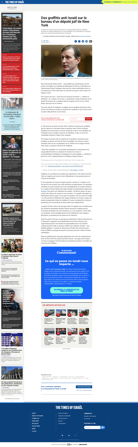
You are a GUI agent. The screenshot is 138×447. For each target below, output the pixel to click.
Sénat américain (54, 378)
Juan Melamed (6, 387)
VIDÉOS (33, 428)
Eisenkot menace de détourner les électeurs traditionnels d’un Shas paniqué (61, 340)
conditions (86, 121)
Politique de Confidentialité (64, 415)
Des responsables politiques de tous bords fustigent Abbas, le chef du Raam (12, 90)
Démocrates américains (65, 378)
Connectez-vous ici (87, 390)
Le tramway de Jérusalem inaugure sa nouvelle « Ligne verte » (71, 339)
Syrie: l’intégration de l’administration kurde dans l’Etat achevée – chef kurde (11, 196)
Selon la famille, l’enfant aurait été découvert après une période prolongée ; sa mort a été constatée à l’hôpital (11, 231)
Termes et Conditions (63, 413)
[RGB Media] (70, 444)
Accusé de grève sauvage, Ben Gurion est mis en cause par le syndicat (9, 270)
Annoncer (60, 421)
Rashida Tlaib (45, 191)
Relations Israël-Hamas (47, 379)
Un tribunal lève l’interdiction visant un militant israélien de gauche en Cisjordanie (12, 319)
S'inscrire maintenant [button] (84, 387)
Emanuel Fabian (7, 159)
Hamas (86, 378)
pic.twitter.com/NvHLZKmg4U (72, 166)
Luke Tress (45, 41)
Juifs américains (63, 376)
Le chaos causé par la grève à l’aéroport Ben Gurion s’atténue (11, 256)
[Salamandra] (83, 444)
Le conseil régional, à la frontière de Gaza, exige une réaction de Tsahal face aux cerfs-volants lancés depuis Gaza (11, 79)
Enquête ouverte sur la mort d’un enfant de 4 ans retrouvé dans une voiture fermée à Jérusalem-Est (12, 221)
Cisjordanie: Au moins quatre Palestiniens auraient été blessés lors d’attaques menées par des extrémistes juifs (12, 33)
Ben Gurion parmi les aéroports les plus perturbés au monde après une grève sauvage (10, 276)
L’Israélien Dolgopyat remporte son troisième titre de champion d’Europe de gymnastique (11, 351)
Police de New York (80, 376)
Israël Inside (35, 421)
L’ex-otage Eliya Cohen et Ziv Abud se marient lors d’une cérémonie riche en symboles (72, 321)
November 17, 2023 (76, 170)
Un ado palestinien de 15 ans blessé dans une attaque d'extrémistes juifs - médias (11, 68)
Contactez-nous (62, 423)
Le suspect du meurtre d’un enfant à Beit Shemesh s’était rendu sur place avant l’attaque (83, 340)
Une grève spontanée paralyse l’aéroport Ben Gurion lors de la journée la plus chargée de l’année (10, 283)
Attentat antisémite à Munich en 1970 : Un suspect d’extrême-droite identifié (60, 321)
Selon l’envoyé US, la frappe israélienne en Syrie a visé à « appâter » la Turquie (12, 153)
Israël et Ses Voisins (47, 376)
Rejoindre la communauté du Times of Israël (66, 290)
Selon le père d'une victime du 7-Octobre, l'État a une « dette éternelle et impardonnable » (11, 58)
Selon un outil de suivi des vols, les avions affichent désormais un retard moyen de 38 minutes (11, 263)
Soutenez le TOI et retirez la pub (130, 2)
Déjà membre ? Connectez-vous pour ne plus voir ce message (66, 295)
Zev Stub (13, 121)
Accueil (34, 413)
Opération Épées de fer (78, 378)
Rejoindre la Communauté (113, 2)
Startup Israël (36, 426)
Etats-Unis (55, 376)
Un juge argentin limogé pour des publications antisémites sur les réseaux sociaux (11, 383)
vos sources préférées (85, 36)
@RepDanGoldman (54, 166)
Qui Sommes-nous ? (63, 418)
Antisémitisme (45, 378)
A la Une (34, 431)
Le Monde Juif (35, 418)
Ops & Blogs (35, 423)
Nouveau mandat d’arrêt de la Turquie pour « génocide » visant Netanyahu (11, 181)
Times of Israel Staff (8, 41)
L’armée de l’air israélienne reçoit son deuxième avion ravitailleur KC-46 (49, 321)
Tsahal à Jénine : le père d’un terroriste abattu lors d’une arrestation (10, 313)
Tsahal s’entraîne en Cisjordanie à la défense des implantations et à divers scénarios (84, 321)
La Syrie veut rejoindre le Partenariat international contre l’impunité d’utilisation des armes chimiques (11, 188)
